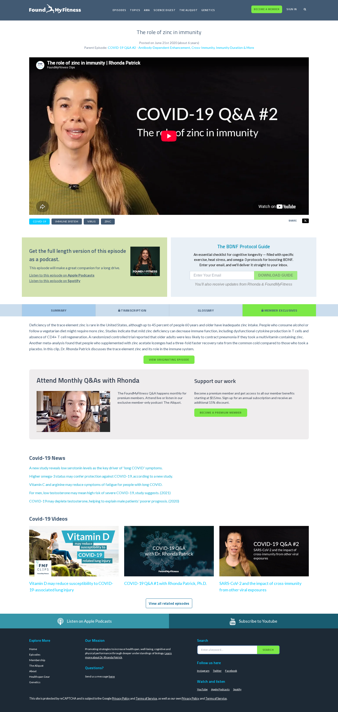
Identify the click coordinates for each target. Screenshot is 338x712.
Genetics (208, 10)
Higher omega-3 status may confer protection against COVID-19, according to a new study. (101, 476)
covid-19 (39, 221)
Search (268, 650)
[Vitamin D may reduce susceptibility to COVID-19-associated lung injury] (74, 556)
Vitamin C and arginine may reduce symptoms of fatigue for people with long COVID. (95, 484)
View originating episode (169, 359)
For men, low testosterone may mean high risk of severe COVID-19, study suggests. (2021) (100, 492)
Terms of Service (146, 698)
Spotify (237, 689)
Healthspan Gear (39, 676)
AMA (147, 10)
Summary (58, 310)
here (112, 676)
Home (33, 649)
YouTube (202, 689)
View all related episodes (169, 603)
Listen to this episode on (62, 275)
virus (91, 221)
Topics (135, 10)
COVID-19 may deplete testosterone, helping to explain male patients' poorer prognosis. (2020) (104, 501)
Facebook (231, 670)
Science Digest (165, 10)
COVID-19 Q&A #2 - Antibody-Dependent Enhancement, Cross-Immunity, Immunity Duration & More (181, 48)
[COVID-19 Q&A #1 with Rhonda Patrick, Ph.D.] (169, 556)
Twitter (217, 670)
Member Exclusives (280, 310)
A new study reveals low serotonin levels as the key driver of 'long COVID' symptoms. (96, 468)
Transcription (133, 310)
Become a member (267, 9)
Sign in (291, 9)
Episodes (119, 10)
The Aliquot (188, 10)
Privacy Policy (121, 698)
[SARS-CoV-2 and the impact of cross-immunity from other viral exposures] (264, 556)
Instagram (203, 670)
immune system (66, 221)
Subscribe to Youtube (258, 621)
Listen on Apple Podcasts (89, 621)
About (33, 671)
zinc (108, 221)
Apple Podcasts (220, 689)
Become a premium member (221, 412)
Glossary (206, 310)
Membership (37, 660)
